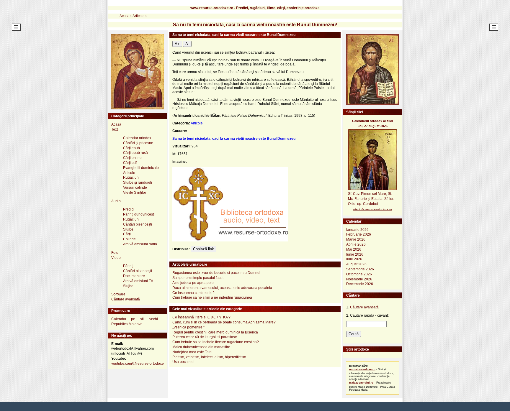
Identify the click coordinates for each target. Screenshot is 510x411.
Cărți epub (131, 148)
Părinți (128, 266)
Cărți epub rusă (135, 153)
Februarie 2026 (358, 234)
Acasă (116, 124)
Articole (197, 123)
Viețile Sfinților (134, 192)
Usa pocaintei (183, 362)
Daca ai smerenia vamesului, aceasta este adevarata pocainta (222, 288)
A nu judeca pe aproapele (193, 283)
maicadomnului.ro (361, 382)
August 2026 (356, 264)
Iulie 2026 (354, 259)
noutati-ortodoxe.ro (362, 369)
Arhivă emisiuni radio (140, 244)
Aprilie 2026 (356, 244)
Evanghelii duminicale (141, 168)
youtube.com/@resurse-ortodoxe (137, 363)
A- (187, 44)
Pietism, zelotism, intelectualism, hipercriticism (209, 357)
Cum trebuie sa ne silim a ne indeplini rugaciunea (212, 297)
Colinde (129, 239)
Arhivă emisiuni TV (138, 281)
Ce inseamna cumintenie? (193, 293)
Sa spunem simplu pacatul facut (197, 278)
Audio (116, 201)
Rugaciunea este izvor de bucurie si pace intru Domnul (216, 273)
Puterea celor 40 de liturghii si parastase (204, 337)
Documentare (134, 276)
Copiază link (203, 249)
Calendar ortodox (137, 138)
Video (116, 258)
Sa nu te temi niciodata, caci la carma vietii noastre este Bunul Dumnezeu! (234, 139)
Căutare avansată (125, 299)
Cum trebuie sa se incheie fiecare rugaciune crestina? (215, 342)
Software (118, 294)
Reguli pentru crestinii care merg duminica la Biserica (215, 332)
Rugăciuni (131, 177)
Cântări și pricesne (138, 143)
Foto (114, 253)
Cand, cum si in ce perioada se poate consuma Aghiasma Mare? (224, 322)
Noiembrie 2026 (359, 279)
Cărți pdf (130, 163)
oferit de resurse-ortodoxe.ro (372, 209)
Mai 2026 (353, 249)
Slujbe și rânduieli (137, 182)
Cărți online (132, 158)
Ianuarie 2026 (357, 230)
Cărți (127, 234)
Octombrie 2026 (359, 274)
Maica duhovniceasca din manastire (201, 347)
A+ (177, 44)
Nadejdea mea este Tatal (192, 352)
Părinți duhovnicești (139, 214)
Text (114, 129)
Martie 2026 (355, 239)
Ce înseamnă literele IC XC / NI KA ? (201, 317)
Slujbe (128, 229)
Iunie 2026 (354, 254)
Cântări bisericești (137, 224)
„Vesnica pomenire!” (188, 327)
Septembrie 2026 (360, 269)
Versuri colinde (135, 187)
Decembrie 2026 (359, 284)
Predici (128, 209)
